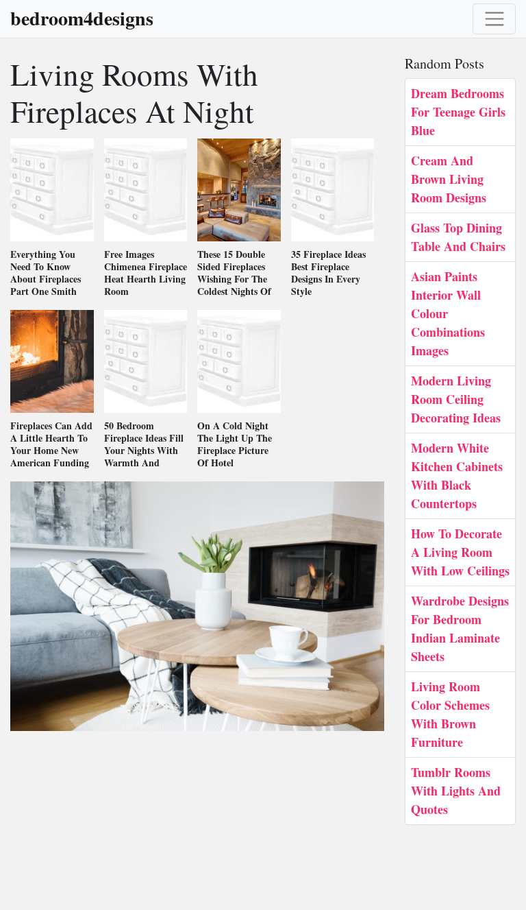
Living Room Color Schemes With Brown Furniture (450, 714)
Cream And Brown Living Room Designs (448, 179)
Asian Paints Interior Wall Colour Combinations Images (448, 313)
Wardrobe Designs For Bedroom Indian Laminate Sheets (460, 628)
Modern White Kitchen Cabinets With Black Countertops (457, 475)
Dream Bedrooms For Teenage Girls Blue (458, 111)
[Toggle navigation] (494, 18)
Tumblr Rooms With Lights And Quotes (456, 790)
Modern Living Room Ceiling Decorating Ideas (456, 399)
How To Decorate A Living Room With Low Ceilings (460, 552)
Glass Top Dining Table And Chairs (458, 237)
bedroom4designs (81, 18)
